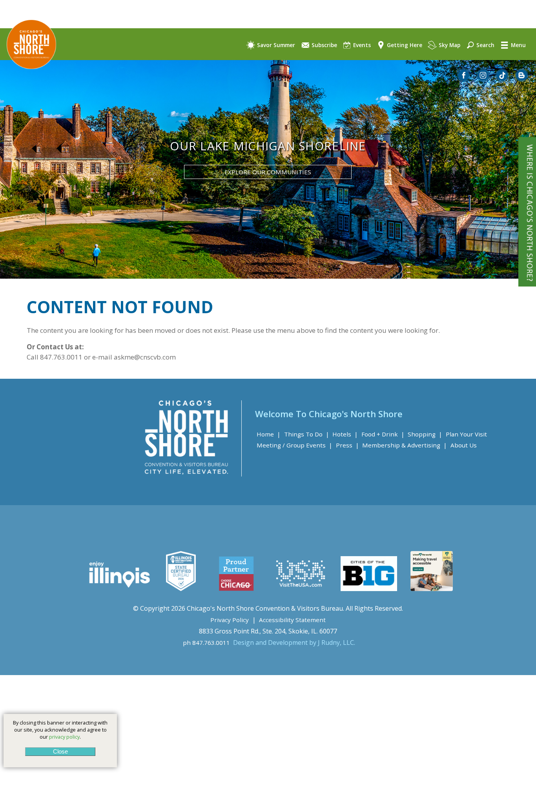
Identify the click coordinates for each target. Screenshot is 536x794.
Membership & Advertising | (404, 445)
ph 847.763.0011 (206, 642)
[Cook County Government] (180, 588)
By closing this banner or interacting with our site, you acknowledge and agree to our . (60, 729)
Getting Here (403, 45)
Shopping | (425, 434)
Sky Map (448, 45)
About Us (463, 445)
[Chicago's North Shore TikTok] (502, 79)
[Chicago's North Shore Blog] (522, 79)
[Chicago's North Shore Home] (28, 76)
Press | (347, 445)
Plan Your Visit (466, 434)
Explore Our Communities (267, 172)
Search (484, 45)
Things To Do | (306, 434)
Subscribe (323, 45)
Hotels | (345, 434)
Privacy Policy (229, 620)
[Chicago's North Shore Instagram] (483, 79)
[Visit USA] (301, 588)
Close (60, 751)
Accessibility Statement (292, 620)
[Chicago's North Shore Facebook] (464, 79)
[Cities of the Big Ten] (368, 588)
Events (361, 45)
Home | (269, 434)
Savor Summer (275, 45)
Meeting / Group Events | (294, 445)
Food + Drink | (383, 434)
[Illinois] (119, 588)
